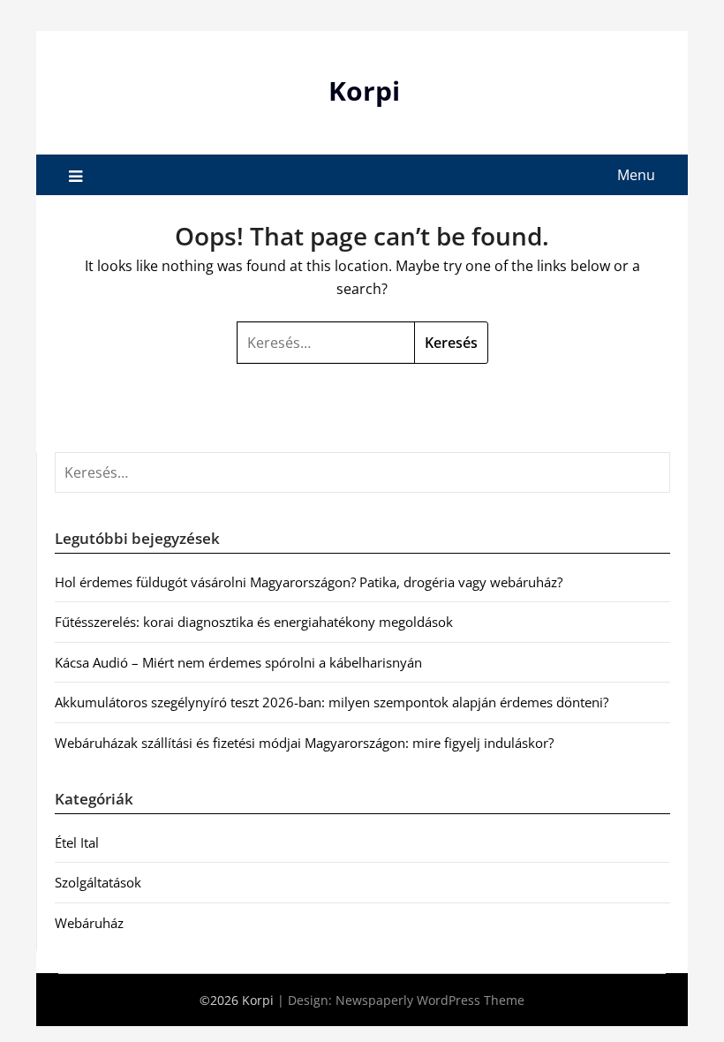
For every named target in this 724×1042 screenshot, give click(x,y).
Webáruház (89, 923)
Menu (636, 175)
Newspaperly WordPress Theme (430, 1000)
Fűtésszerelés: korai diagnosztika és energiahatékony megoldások (254, 621)
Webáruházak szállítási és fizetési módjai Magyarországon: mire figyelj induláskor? (304, 742)
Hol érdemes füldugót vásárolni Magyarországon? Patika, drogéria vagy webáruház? (308, 582)
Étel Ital (77, 842)
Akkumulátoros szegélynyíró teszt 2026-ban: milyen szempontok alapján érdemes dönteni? (331, 702)
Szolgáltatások (98, 882)
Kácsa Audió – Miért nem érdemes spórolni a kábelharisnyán (238, 662)
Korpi (364, 90)
